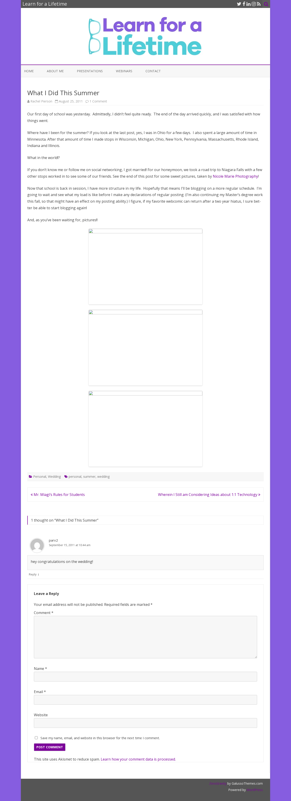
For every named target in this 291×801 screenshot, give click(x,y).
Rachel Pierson (41, 101)
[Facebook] (244, 4)
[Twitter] (239, 4)
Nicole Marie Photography (235, 176)
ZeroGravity (217, 783)
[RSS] (259, 4)
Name (40, 668)
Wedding (54, 476)
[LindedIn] (248, 4)
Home (29, 71)
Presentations (90, 71)
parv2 (53, 540)
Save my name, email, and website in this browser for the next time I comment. (100, 738)
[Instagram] (254, 4)
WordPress (254, 790)
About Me (55, 71)
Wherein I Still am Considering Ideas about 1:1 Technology (208, 494)
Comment (43, 612)
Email (40, 691)
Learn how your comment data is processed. (138, 759)
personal (75, 476)
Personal (39, 476)
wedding (103, 476)
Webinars (124, 71)
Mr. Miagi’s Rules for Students (59, 494)
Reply (33, 574)
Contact (153, 71)
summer (89, 476)
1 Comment (98, 101)
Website (41, 714)
